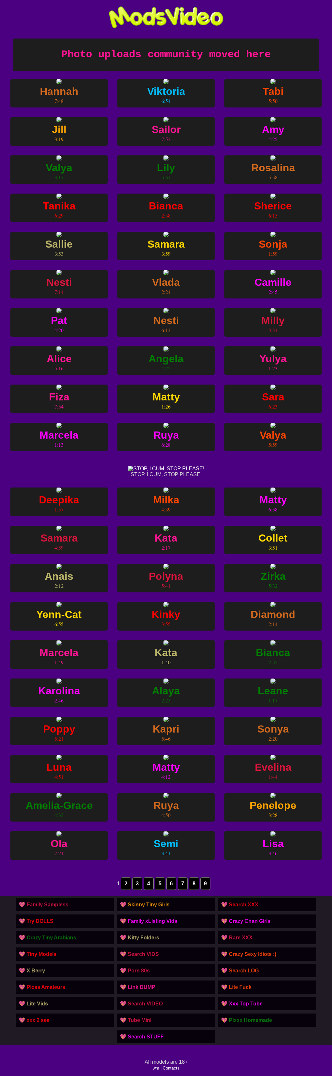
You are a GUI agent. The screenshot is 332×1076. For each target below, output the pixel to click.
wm (156, 1068)
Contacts (171, 1068)
